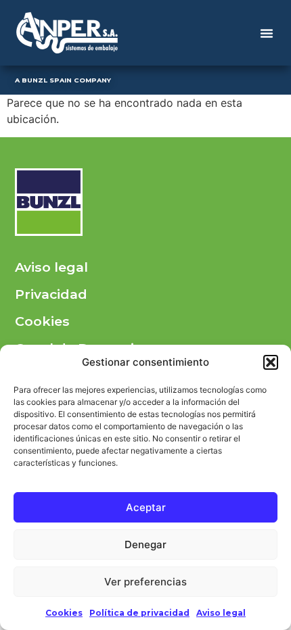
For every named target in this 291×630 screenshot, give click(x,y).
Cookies (64, 613)
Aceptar (146, 507)
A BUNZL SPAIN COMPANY (63, 80)
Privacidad (51, 294)
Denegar (145, 544)
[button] (270, 362)
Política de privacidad (139, 613)
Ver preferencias (145, 581)
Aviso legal (221, 613)
